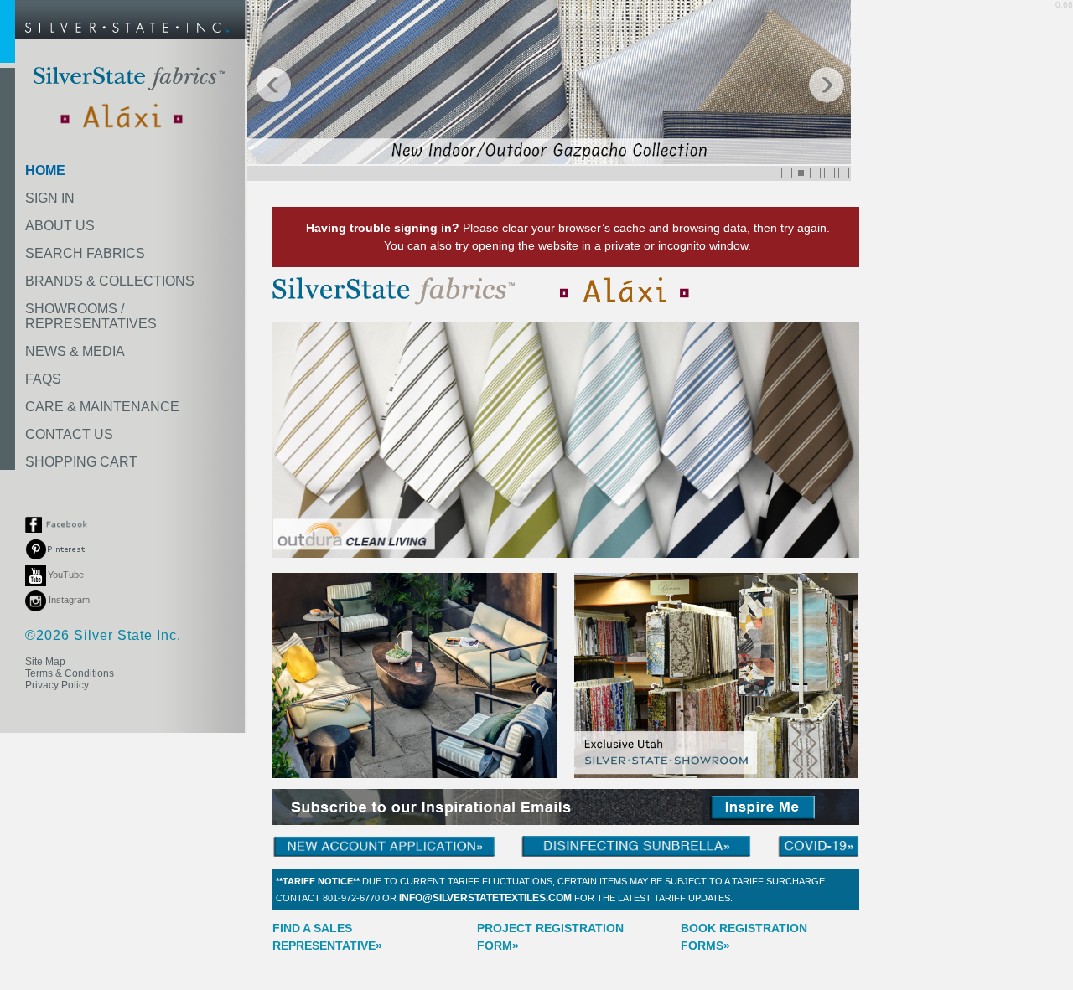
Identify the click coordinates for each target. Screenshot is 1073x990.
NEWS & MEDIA (75, 351)
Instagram (68, 600)
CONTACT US (69, 434)
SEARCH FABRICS (85, 253)
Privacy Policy (57, 685)
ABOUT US (60, 226)
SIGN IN (50, 198)
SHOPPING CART (81, 462)
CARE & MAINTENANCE (102, 407)
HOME (45, 170)
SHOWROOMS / (91, 316)
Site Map (45, 662)
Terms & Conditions (69, 673)
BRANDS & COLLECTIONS (109, 281)
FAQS (43, 379)
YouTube (66, 575)
